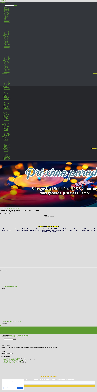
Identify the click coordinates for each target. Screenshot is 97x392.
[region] (13, 384)
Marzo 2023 (6, 26)
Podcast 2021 (4, 7)
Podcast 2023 (4, 24)
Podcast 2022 (4, 11)
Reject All (13, 387)
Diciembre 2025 (6, 59)
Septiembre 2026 (7, 69)
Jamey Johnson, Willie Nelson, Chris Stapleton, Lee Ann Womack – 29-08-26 (16, 359)
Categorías (3, 353)
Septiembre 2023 (7, 31)
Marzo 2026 (6, 63)
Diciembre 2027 (6, 84)
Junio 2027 (6, 78)
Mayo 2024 (6, 40)
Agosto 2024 (6, 43)
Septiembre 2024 (7, 44)
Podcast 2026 (4, 60)
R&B (9, 208)
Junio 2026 (6, 66)
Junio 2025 (6, 53)
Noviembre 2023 (7, 33)
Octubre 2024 (6, 45)
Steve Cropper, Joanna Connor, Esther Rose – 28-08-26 (12, 360)
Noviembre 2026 (7, 71)
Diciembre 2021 (6, 10)
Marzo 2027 (6, 151)
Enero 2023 (6, 102)
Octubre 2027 (6, 82)
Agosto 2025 (6, 55)
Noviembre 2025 (7, 58)
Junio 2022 (6, 16)
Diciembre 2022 (6, 23)
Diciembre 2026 (6, 72)
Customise (6, 387)
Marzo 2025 (6, 127)
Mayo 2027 (6, 77)
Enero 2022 (6, 12)
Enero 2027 (6, 74)
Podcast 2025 (4, 48)
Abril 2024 (6, 39)
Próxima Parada (2, 2)
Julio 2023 (6, 29)
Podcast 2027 (4, 73)
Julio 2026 (6, 67)
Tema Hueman (13, 365)
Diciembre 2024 (6, 47)
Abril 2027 (6, 76)
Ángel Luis (3, 213)
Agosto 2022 (6, 18)
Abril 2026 (6, 64)
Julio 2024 (6, 42)
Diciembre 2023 (6, 34)
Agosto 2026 (6, 68)
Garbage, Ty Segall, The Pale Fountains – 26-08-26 (12, 362)
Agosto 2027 (6, 80)
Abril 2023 (6, 27)
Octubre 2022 (6, 21)
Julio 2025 (6, 54)
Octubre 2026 (6, 70)
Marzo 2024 (6, 38)
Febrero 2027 (6, 75)
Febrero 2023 (6, 25)
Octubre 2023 (6, 32)
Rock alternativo (14, 208)
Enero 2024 (6, 36)
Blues (3, 208)
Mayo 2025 (6, 52)
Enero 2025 (6, 49)
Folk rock (6, 208)
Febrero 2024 (6, 37)
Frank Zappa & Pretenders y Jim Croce (9, 286)
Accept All (19, 387)
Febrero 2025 (6, 50)
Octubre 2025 (6, 57)
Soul (18, 208)
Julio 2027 (6, 79)
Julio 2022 (6, 17)
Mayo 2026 (6, 65)
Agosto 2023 (6, 30)
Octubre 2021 (6, 8)
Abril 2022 (6, 15)
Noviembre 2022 (7, 22)
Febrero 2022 (6, 13)
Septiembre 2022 (7, 20)
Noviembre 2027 (7, 83)
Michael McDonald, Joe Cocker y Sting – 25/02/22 (11, 321)
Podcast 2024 (4, 35)
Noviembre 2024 (7, 46)
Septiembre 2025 (7, 56)
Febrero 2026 (6, 62)
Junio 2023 (6, 28)
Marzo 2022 (6, 14)
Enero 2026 (6, 61)
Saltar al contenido (3, 0)
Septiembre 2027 (7, 81)
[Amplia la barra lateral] (0, 325)
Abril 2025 (6, 51)
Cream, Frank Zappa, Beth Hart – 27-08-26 (10, 361)
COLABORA (95, 73)
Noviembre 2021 (7, 9)
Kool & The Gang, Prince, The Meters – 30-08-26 (11, 358)
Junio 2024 (6, 41)
